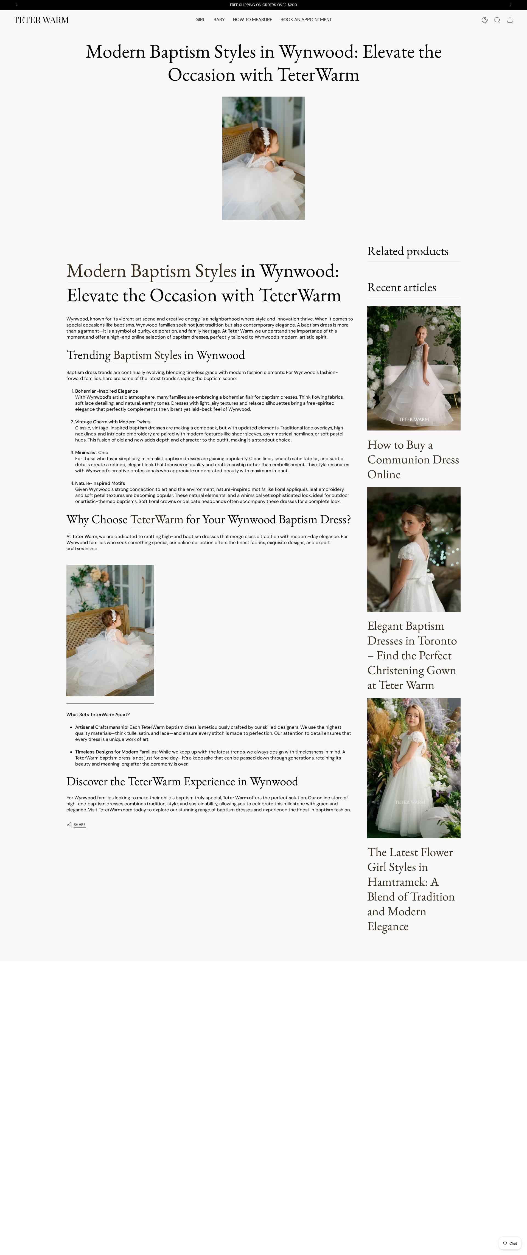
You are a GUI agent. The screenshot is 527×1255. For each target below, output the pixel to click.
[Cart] (510, 20)
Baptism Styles (147, 354)
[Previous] (16, 4)
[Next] (510, 4)
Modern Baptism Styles (151, 270)
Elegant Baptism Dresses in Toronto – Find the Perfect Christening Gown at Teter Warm (412, 655)
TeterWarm (157, 519)
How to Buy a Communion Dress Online (413, 459)
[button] (200, 20)
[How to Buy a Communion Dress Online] (414, 368)
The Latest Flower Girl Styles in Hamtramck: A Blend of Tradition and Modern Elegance (411, 889)
